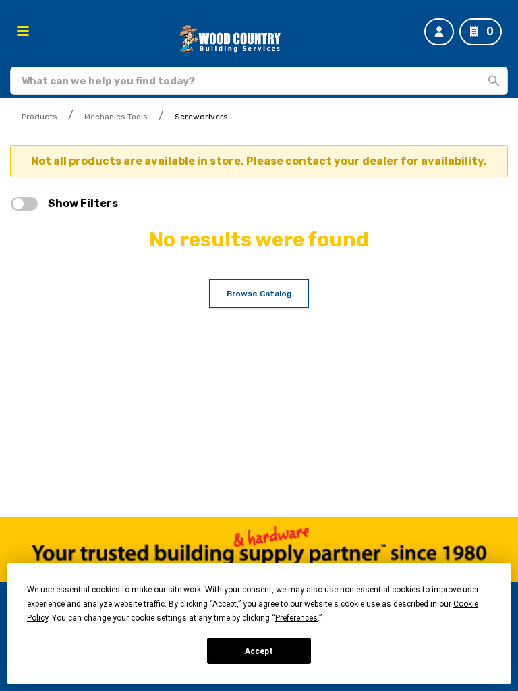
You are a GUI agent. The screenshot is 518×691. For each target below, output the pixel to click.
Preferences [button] (296, 618)
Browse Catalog (259, 293)
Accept (259, 651)
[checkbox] (24, 204)
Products (39, 116)
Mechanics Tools (116, 116)
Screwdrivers (201, 116)
